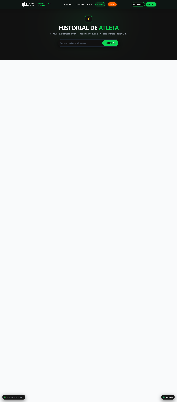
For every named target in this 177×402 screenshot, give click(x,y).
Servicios (80, 4)
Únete (112, 4)
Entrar (100, 4)
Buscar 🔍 (110, 43)
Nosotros (68, 4)
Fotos (89, 4)
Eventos (150, 4)
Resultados (138, 4)
